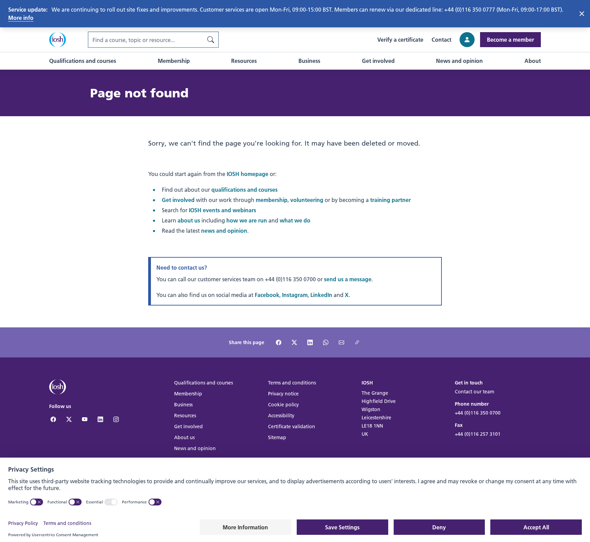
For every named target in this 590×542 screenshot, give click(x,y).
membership (271, 199)
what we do (295, 220)
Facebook (267, 294)
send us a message (347, 279)
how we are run (246, 220)
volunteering (306, 199)
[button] (82, 60)
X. (347, 294)
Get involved (178, 199)
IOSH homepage (247, 173)
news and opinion (224, 230)
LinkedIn (321, 294)
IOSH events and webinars (222, 210)
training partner (390, 199)
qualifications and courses (244, 189)
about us (189, 220)
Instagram (295, 294)
